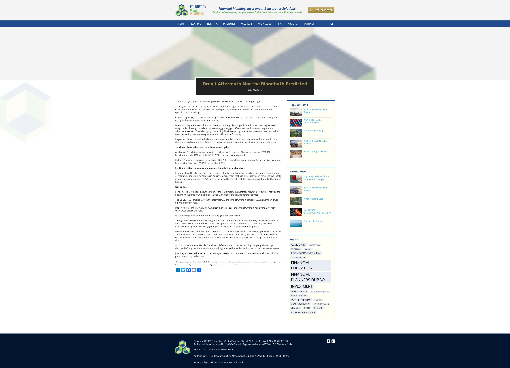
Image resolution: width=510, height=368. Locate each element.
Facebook (328, 340)
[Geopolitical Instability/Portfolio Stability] (296, 212)
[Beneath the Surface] (296, 224)
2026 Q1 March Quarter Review (315, 142)
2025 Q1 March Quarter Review (315, 110)
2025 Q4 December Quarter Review (313, 121)
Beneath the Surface (314, 221)
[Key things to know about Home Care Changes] (296, 179)
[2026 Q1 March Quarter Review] (296, 190)
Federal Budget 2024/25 (315, 151)
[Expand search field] (332, 23)
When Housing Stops (314, 130)
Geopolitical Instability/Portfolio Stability (317, 211)
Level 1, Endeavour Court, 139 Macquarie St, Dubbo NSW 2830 (234, 355)
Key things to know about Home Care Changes (316, 178)
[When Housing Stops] (296, 201)
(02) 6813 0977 (282, 355)
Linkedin (333, 340)
